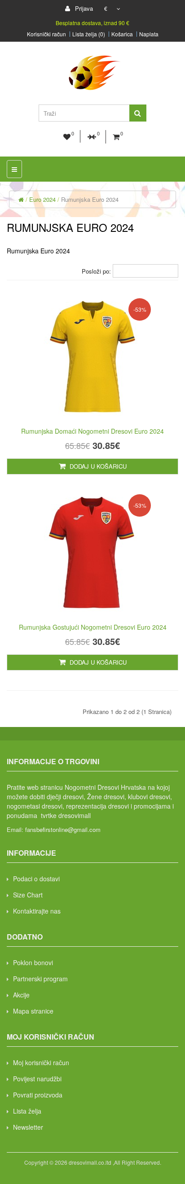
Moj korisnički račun (41, 1062)
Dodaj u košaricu (97, 466)
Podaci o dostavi (36, 878)
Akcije (21, 994)
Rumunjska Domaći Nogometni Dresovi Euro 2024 (92, 431)
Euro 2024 (42, 199)
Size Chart (28, 894)
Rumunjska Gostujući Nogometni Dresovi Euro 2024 (93, 626)
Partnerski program (40, 978)
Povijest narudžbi (37, 1078)
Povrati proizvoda (37, 1094)
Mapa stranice (33, 1010)
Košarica (122, 34)
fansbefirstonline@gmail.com (63, 829)
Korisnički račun (46, 34)
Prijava (83, 8)
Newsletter (28, 1127)
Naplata (149, 34)
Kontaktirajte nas (37, 910)
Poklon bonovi (33, 962)
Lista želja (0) (88, 34)
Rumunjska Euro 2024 (90, 199)
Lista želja (27, 1110)
